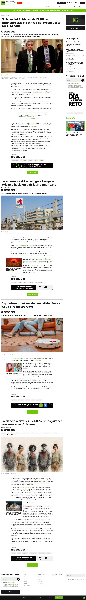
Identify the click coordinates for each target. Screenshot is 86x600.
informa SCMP (38, 360)
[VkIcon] (67, 3)
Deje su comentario (32, 172)
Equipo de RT (77, 6)
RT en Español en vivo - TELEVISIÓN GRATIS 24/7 (72, 27)
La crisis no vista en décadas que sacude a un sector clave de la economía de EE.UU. (13, 269)
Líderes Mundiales (27, 585)
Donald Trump (38, 92)
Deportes (25, 553)
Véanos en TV (61, 2)
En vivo (19, 2)
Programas (33, 6)
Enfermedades (42, 553)
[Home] (3, 3)
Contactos (40, 577)
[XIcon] (72, 3)
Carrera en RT (40, 583)
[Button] (55, 2)
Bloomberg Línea (23, 245)
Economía (14, 282)
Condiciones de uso (41, 585)
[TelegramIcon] (74, 3)
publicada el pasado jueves (26, 487)
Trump (41, 160)
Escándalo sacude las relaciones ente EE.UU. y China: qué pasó (74, 69)
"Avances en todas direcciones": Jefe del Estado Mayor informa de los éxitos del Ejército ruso (75, 63)
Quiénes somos (41, 576)
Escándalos (14, 400)
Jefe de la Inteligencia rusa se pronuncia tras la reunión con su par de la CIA (75, 50)
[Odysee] (73, 580)
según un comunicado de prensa (38, 483)
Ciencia (13, 553)
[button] (32, 56)
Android (53, 576)
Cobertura (40, 581)
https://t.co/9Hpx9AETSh (28, 116)
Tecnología (39, 400)
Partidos (30, 160)
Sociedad (27, 400)
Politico (17, 86)
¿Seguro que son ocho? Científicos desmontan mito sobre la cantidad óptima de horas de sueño (14, 513)
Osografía (70, 118)
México (25, 282)
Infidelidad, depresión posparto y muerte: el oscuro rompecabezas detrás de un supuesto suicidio (13, 375)
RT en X (11, 591)
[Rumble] (70, 3)
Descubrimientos (33, 553)
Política (36, 160)
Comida (19, 553)
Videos (25, 579)
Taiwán (33, 400)
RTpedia (25, 583)
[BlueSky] (76, 3)
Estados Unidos (15, 160)
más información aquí (47, 597)
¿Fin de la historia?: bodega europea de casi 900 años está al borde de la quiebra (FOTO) (75, 57)
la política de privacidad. (75, 83)
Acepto (73, 83)
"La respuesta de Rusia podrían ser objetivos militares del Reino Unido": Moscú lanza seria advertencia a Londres (74, 43)
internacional (23, 160)
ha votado (32, 123)
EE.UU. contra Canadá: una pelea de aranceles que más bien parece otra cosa (74, 134)
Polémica (21, 400)
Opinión (47, 6)
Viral (20, 6)
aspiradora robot (17, 358)
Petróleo (31, 282)
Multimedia (61, 6)
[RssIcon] (84, 580)
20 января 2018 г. (38, 118)
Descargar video (5, 74)
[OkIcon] (78, 3)
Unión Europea (39, 282)
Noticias (8, 6)
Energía (20, 282)
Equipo (39, 579)
